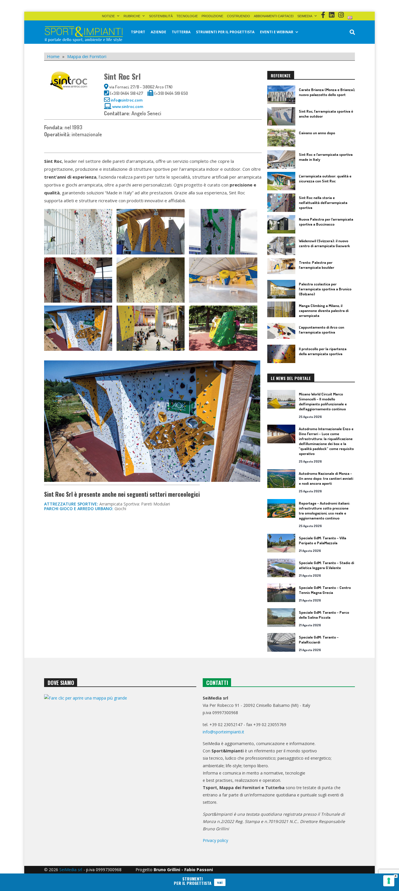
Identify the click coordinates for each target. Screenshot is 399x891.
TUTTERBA (181, 31)
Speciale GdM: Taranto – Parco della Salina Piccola (324, 615)
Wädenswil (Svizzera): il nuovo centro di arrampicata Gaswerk (324, 243)
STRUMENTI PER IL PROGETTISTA (225, 31)
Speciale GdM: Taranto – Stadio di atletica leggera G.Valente (326, 565)
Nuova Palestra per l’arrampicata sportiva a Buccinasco (326, 221)
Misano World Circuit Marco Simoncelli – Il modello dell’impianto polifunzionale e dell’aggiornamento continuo (323, 401)
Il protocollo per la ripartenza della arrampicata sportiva (322, 351)
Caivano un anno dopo (317, 132)
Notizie (108, 16)
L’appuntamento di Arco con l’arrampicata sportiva (321, 329)
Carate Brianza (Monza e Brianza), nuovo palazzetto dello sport (327, 92)
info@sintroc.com (127, 100)
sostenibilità (161, 16)
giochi (120, 508)
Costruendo (238, 16)
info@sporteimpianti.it (223, 732)
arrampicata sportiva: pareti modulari (134, 504)
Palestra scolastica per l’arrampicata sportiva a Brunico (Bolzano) (325, 289)
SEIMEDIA (304, 16)
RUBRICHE (132, 16)
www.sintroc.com (127, 106)
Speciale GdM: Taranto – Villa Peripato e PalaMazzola (322, 540)
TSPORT (138, 31)
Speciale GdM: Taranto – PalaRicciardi (319, 639)
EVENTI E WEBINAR (276, 31)
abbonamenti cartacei (274, 16)
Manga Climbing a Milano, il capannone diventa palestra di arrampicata (323, 310)
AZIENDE (158, 31)
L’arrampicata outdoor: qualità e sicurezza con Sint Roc (325, 178)
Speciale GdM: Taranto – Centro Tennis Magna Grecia (325, 590)
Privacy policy (215, 840)
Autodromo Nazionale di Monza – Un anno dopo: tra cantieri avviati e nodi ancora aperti (326, 478)
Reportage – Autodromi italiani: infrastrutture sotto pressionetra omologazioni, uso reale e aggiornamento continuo (324, 510)
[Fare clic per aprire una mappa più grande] (120, 753)
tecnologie (187, 16)
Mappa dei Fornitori (86, 56)
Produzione (212, 16)
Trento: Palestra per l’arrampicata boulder (316, 265)
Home (53, 56)
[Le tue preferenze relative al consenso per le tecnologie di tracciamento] (388, 880)
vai (220, 882)
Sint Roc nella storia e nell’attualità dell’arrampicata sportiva (323, 202)
